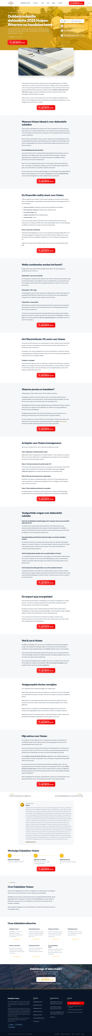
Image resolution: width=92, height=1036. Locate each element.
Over (42, 3)
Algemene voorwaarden (65, 1034)
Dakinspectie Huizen (37, 1005)
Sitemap (82, 1034)
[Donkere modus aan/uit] (89, 3)
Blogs (53, 3)
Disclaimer (78, 1034)
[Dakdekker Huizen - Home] (11, 3)
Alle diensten (36, 1021)
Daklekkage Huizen (37, 1008)
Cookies (72, 1034)
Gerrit (12, 37)
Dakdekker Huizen (25, 3)
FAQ (48, 3)
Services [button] (35, 3)
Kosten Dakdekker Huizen (38, 1018)
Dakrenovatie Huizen (16, 12)
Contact (60, 3)
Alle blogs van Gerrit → (31, 842)
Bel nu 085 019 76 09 (74, 1003)
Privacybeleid (57, 1034)
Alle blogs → (53, 1017)
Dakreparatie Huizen (37, 1015)
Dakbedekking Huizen (38, 1002)
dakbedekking (63, 421)
